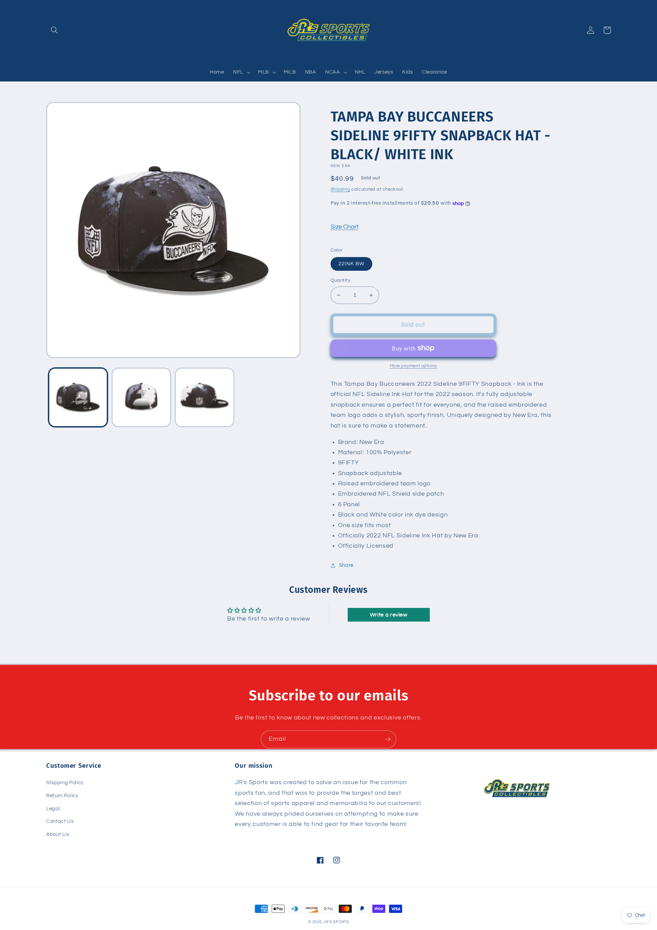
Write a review (389, 614)
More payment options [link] (413, 366)
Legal (53, 808)
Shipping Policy (64, 782)
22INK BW (351, 263)
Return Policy (62, 795)
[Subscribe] (387, 739)
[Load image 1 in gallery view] (78, 397)
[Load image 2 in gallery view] (141, 397)
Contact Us (60, 821)
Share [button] (346, 565)
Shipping (340, 189)
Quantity (341, 280)
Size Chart (345, 227)
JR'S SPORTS (336, 922)
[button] (54, 30)
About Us (57, 834)
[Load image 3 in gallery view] (204, 397)
